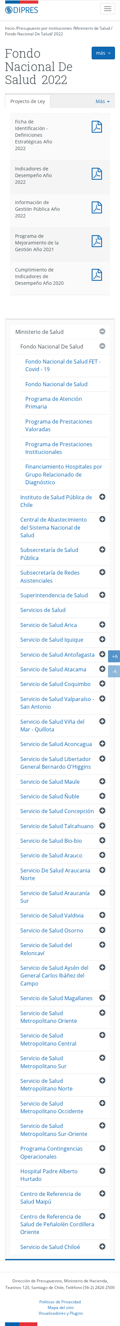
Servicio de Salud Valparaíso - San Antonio (57, 702)
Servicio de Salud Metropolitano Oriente (48, 1017)
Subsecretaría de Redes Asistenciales (50, 576)
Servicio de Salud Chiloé (50, 1247)
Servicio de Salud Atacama (53, 669)
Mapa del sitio (61, 1307)
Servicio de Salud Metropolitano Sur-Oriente (53, 1129)
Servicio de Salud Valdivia (52, 915)
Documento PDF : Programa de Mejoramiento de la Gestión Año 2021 (98, 240)
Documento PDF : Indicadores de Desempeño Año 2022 (98, 172)
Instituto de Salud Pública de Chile (56, 501)
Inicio (10, 28)
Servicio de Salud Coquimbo (55, 684)
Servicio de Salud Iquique (51, 639)
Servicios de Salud (43, 610)
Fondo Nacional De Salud (28, 34)
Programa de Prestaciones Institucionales (58, 448)
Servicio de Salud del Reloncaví (46, 948)
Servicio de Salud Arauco (51, 855)
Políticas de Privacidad (60, 1301)
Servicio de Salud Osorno (51, 930)
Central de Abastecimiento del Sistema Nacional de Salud (53, 527)
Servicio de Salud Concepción (57, 811)
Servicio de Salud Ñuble (49, 796)
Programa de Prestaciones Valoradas (58, 425)
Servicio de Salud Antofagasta (57, 654)
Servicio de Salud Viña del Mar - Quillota (52, 725)
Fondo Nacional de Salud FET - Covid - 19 (63, 365)
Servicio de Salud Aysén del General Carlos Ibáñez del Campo (54, 975)
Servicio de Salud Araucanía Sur (55, 896)
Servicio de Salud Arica (48, 625)
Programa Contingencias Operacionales (51, 1152)
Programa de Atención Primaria (53, 402)
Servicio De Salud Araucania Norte (55, 874)
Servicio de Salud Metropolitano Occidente (51, 1107)
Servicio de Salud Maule (50, 781)
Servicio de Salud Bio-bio (51, 840)
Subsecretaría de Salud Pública (49, 553)
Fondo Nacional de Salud (56, 384)
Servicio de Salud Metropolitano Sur (43, 1062)
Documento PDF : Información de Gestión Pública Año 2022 (98, 206)
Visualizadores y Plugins (61, 1313)
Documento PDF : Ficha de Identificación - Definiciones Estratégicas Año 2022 (98, 125)
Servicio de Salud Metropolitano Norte (46, 1084)
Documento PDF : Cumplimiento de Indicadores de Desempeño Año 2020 (98, 273)
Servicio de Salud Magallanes (56, 998)
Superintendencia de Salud (54, 595)
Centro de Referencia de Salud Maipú (50, 1197)
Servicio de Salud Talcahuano (57, 826)
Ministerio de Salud (92, 28)
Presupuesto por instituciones (44, 28)
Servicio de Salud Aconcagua (56, 744)
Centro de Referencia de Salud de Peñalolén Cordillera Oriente (57, 1224)
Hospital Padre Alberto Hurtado (49, 1175)
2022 (58, 34)
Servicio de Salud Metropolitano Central (48, 1039)
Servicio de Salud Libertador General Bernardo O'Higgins (55, 762)
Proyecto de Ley (27, 101)
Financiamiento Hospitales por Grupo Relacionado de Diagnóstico (63, 474)
